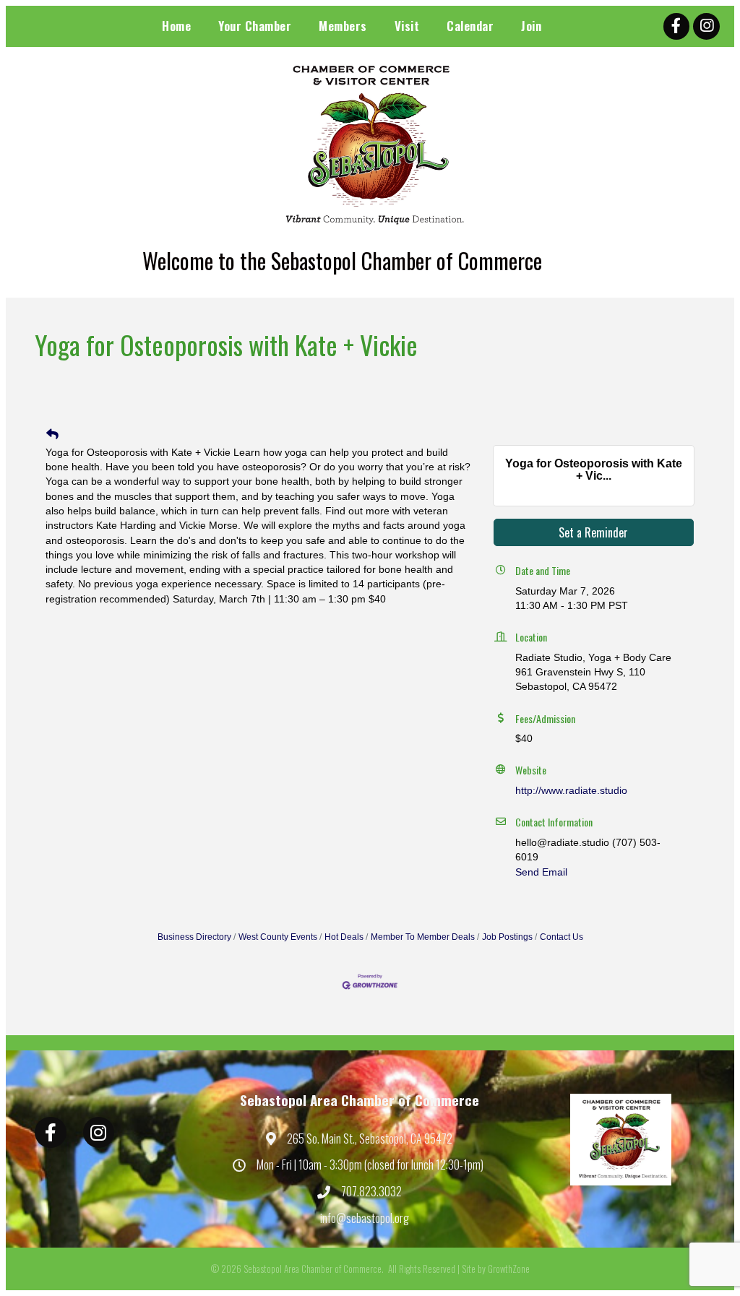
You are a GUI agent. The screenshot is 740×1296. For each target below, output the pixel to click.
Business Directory (194, 937)
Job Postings (507, 937)
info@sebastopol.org (364, 1218)
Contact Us (561, 937)
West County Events (277, 937)
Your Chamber (254, 26)
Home (176, 26)
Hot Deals (343, 937)
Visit (407, 26)
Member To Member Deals (423, 937)
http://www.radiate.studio (571, 790)
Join (531, 26)
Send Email (541, 872)
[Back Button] (52, 435)
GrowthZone (509, 1268)
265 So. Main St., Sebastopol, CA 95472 (369, 1138)
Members (343, 26)
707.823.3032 (371, 1191)
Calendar (470, 26)
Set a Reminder (593, 532)
